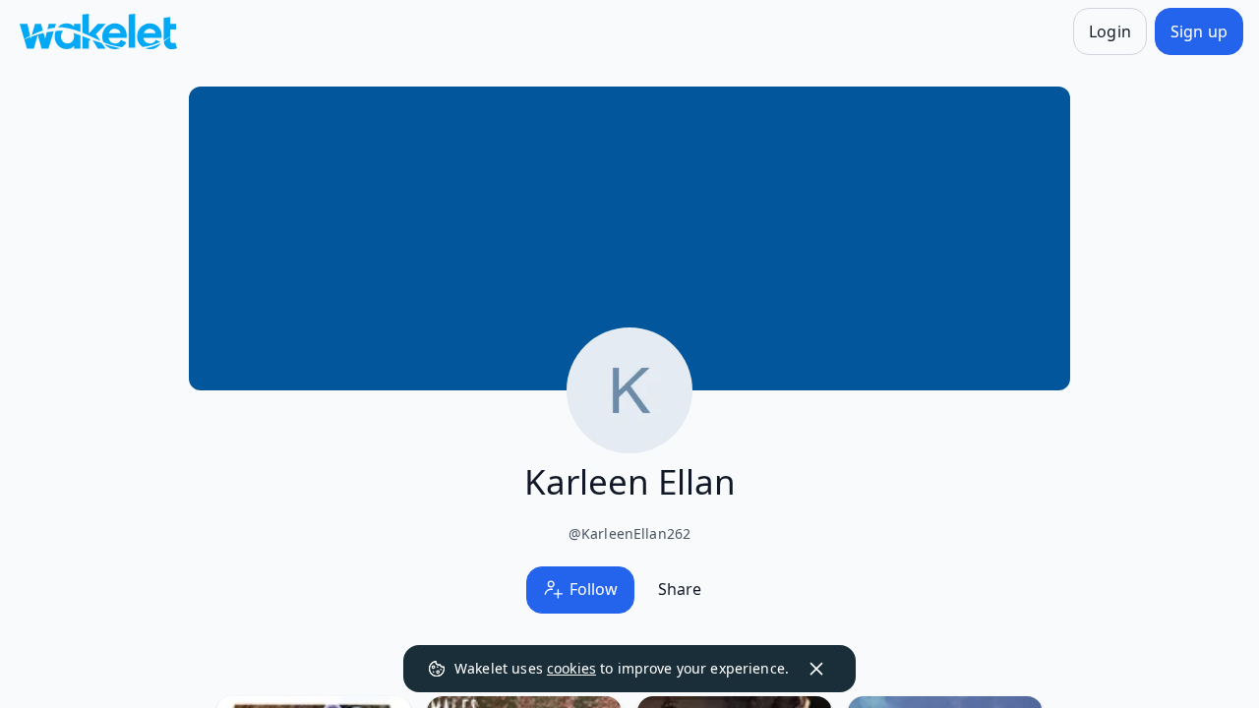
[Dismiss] (816, 668)
